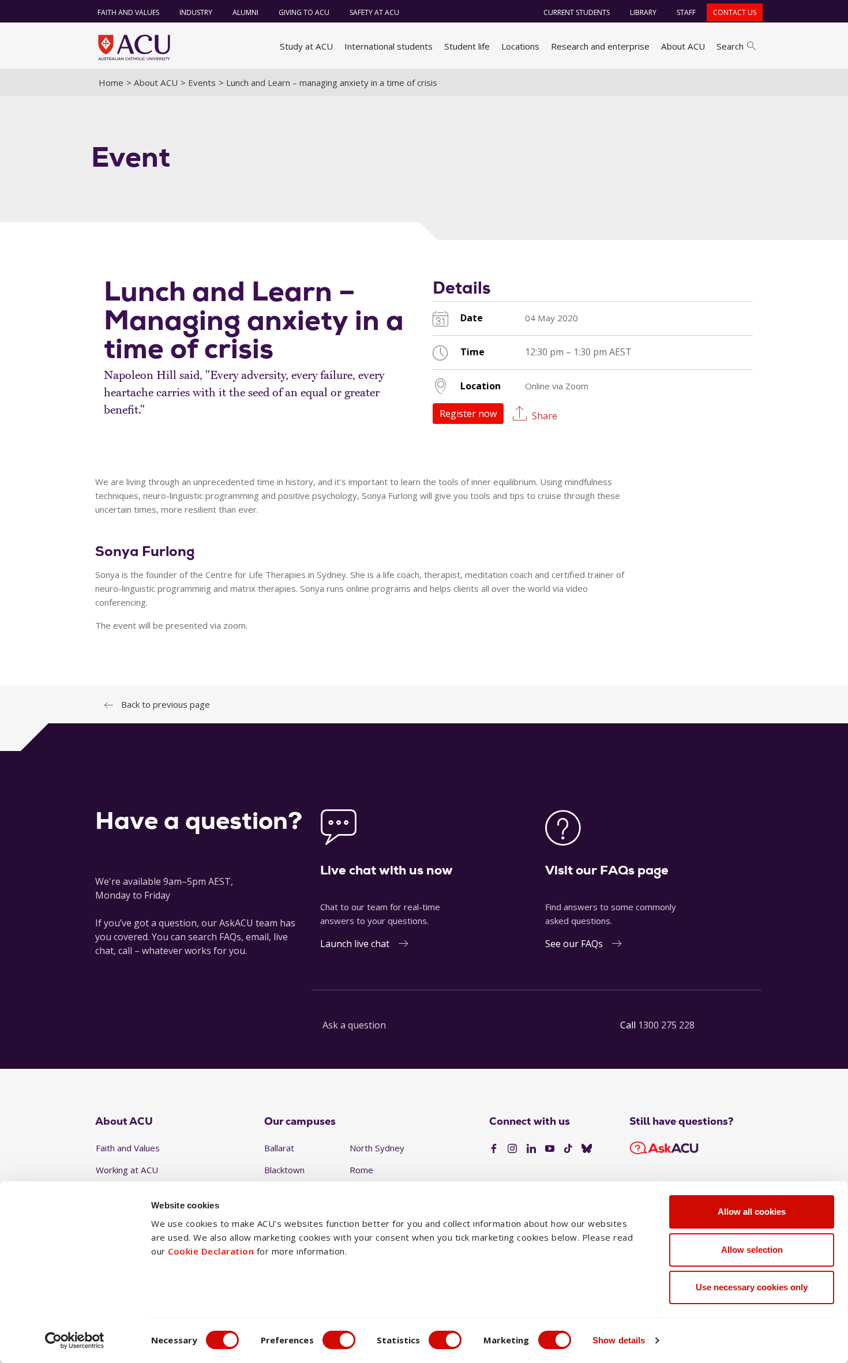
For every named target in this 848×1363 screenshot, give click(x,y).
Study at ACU (306, 46)
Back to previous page (165, 704)
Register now (468, 413)
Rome (361, 1170)
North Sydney (377, 1148)
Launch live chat (354, 943)
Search (730, 46)
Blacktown (284, 1170)
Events (202, 82)
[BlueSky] (586, 1149)
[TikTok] (568, 1149)
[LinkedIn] (531, 1149)
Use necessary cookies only (752, 1287)
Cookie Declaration (211, 1251)
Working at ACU (127, 1170)
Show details (618, 1340)
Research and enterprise (600, 46)
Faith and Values (128, 12)
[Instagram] (512, 1149)
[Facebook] (493, 1149)
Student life (467, 46)
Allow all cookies (752, 1211)
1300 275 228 (666, 1025)
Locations (520, 46)
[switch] (338, 1340)
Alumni (245, 12)
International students (388, 46)
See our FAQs (574, 943)
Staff (686, 12)
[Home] (134, 47)
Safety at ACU (374, 12)
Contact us (734, 12)
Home (111, 82)
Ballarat (279, 1148)
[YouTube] (549, 1149)
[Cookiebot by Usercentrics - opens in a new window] (74, 1340)
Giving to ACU (304, 12)
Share (544, 415)
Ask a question (354, 1025)
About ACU (683, 46)
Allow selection (752, 1250)
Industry (195, 12)
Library (643, 12)
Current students (576, 12)
